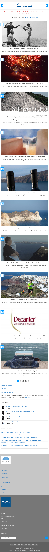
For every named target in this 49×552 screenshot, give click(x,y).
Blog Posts (3, 388)
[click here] (27, 397)
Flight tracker (4, 473)
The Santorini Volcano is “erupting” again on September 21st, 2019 (24, 83)
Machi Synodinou (31, 17)
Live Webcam (4, 477)
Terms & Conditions (6, 531)
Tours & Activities (5, 482)
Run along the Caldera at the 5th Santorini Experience (24, 299)
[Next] (37, 381)
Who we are (4, 528)
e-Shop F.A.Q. (4, 513)
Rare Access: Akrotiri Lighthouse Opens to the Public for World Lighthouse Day (21, 440)
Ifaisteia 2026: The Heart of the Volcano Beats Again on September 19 (19, 445)
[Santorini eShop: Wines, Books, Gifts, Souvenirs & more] (24, 5)
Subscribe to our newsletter (8, 525)
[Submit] (46, 538)
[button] (2, 5)
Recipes (3, 492)
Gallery (3, 487)
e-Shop (3, 480)
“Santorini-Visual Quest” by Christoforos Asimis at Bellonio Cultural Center (24, 156)
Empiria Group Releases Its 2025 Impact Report (13, 442)
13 (33, 381)
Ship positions (4, 470)
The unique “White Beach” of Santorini (24, 228)
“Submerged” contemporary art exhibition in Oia (24, 120)
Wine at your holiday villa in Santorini (24, 193)
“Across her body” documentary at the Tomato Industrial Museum (24, 262)
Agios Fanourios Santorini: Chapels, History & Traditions (15, 432)
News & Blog (4, 489)
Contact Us (4, 521)
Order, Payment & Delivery (8, 516)
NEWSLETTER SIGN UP (7, 392)
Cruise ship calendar (6, 468)
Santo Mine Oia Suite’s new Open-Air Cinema (12, 435)
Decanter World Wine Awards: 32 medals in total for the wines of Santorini (24, 336)
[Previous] (12, 381)
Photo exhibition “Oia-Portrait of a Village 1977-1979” (24, 48)
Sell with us (4, 518)
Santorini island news (6, 385)
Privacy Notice (4, 533)
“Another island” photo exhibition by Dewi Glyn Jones (24, 371)
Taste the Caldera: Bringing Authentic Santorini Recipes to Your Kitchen (19, 437)
